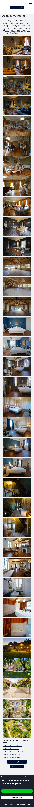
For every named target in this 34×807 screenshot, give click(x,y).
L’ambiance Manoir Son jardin (11, 757)
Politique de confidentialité (23, 804)
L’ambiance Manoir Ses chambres (12, 746)
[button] (30, 3)
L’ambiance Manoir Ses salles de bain (14, 751)
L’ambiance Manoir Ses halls (11, 749)
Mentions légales (8, 804)
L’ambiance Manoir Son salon (11, 754)
